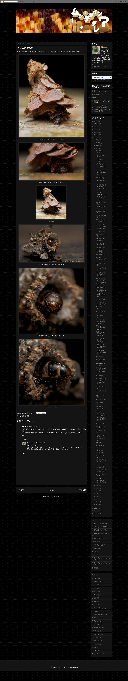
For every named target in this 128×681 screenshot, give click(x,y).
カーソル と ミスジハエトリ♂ (101, 412)
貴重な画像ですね (97, 94)
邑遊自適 (95, 568)
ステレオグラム (97, 608)
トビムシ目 (95, 624)
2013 (96, 508)
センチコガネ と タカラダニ (101, 460)
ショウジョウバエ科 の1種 (101, 244)
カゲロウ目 (95, 637)
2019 (96, 124)
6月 (97, 491)
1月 (97, 504)
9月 (97, 148)
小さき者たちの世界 (98, 545)
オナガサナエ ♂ (101, 356)
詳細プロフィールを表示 (100, 67)
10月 (98, 145)
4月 (97, 496)
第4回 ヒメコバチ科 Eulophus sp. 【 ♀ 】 (101, 327)
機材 (93, 647)
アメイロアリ (100, 376)
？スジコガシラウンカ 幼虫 (101, 225)
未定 (93, 555)
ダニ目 (94, 604)
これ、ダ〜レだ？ (100, 316)
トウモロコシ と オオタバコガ (101, 303)
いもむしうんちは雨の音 (100, 527)
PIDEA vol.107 (100, 231)
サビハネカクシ (101, 247)
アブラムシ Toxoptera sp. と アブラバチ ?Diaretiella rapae (101, 196)
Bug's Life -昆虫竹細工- (100, 523)
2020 (96, 121)
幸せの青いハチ (101, 287)
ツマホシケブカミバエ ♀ (101, 360)
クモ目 (94, 598)
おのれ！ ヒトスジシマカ (101, 407)
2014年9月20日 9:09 (39, 443)
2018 (96, 126)
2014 (96, 137)
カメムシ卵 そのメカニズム (101, 283)
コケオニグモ (100, 443)
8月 (97, 485)
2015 (96, 135)
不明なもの (95, 621)
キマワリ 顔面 (100, 164)
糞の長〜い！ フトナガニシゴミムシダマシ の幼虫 (101, 381)
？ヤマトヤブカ (101, 254)
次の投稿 (20, 490)
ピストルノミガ (101, 399)
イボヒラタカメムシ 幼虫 (101, 239)
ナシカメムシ (100, 450)
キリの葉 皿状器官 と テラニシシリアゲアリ (101, 187)
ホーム (51, 490)
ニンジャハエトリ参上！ (101, 160)
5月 (97, 493)
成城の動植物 (96, 548)
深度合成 (95, 595)
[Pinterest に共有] (45, 413)
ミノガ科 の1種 (100, 299)
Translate (107, 80)
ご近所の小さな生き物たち (100, 530)
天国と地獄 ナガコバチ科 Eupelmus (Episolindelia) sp (101, 293)
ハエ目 (94, 585)
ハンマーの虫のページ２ (100, 538)
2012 (96, 511)
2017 (96, 129)
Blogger (75, 667)
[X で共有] (41, 413)
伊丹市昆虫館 (96, 541)
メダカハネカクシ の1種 (101, 251)
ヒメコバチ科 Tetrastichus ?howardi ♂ (101, 352)
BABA (28, 443)
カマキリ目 (95, 641)
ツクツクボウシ (101, 229)
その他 (94, 650)
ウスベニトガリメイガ (101, 427)
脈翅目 (94, 618)
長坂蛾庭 (95, 551)
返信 (23, 435)
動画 (23, 416)
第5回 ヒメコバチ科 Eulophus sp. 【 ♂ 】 (101, 321)
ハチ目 (94, 578)
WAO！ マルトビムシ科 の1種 (101, 279)
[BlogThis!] (39, 413)
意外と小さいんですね (99, 91)
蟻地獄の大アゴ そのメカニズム (101, 259)
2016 (96, 132)
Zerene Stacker (97, 654)
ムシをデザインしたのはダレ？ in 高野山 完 (101, 418)
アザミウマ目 (96, 634)
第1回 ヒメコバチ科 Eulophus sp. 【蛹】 (101, 346)
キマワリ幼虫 (100, 452)
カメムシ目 (95, 581)
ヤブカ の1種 (100, 467)
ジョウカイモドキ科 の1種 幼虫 (101, 172)
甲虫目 (94, 591)
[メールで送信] (37, 413)
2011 (96, 513)
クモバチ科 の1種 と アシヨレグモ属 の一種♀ (101, 437)
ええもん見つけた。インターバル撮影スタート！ (101, 179)
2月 (97, 502)
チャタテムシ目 (97, 627)
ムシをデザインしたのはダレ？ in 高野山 (101, 480)
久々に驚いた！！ (99, 403)
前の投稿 (82, 490)
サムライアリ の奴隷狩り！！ (101, 470)
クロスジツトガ (101, 423)
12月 (98, 140)
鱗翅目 (27, 416)
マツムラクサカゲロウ (101, 212)
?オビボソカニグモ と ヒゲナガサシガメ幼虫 (101, 370)
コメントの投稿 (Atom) (53, 496)
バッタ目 (95, 631)
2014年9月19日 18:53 (35, 426)
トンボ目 (95, 644)
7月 (97, 488)
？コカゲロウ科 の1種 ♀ (101, 220)
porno (94, 97)
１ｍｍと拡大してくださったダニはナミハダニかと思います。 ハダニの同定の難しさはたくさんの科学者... (101, 108)
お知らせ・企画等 (97, 614)
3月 (97, 499)
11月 (97, 143)
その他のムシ (96, 611)
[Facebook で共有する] (43, 413)
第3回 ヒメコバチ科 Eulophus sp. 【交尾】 (101, 333)
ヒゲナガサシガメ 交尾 (101, 364)
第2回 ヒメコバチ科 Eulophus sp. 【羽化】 (101, 339)
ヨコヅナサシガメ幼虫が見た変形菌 (101, 274)
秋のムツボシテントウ (101, 167)
